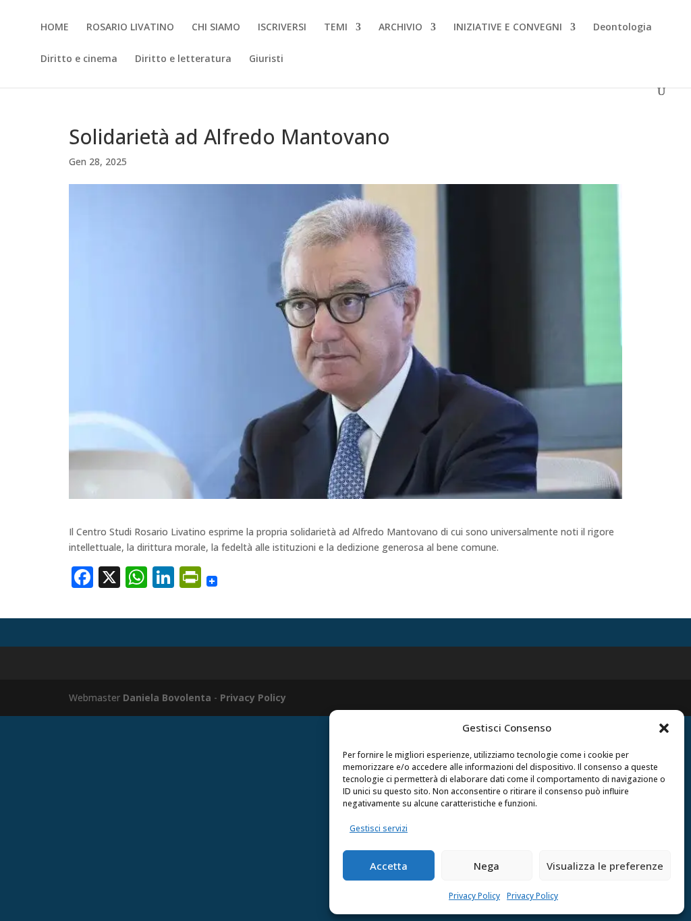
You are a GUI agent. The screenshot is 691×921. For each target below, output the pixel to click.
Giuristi (266, 59)
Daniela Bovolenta (167, 697)
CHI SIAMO (216, 27)
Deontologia (622, 27)
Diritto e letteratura (183, 59)
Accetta (389, 865)
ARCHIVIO (400, 27)
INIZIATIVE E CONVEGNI (507, 27)
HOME (54, 27)
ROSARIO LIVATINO (130, 27)
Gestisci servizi (379, 828)
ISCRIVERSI (282, 27)
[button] (664, 728)
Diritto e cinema (78, 59)
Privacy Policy (474, 895)
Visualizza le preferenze (605, 865)
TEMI (336, 27)
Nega (486, 865)
